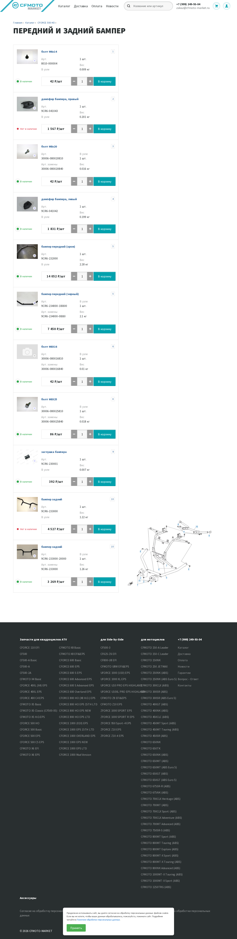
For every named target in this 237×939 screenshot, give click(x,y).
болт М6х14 (49, 51)
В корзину (104, 81)
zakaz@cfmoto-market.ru (193, 8)
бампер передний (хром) (58, 246)
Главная (17, 22)
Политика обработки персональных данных (186, 913)
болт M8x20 (49, 146)
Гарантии (184, 673)
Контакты (184, 685)
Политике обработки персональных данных (98, 919)
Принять (76, 928)
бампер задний (51, 499)
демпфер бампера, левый (59, 199)
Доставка (81, 6)
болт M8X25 (49, 399)
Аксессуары (28, 898)
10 (112, 499)
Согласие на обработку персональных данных (45, 913)
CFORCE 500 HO (46, 22)
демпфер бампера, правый (60, 99)
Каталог (64, 6)
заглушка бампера (54, 452)
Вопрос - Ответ (188, 679)
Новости (112, 6)
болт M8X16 (49, 346)
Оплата (96, 6)
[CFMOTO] (27, 6)
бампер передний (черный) (60, 294)
